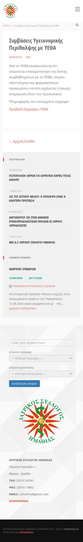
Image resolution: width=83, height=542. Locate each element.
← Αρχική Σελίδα (21, 141)
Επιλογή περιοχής (20, 352)
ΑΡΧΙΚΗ (6, 25)
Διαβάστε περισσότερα (22, 308)
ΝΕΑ (28, 57)
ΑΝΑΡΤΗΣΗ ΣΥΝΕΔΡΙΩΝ (22, 269)
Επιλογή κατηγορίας (21, 368)
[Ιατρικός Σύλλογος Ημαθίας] (10, 8)
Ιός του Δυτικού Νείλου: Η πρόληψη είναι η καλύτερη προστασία (37, 199)
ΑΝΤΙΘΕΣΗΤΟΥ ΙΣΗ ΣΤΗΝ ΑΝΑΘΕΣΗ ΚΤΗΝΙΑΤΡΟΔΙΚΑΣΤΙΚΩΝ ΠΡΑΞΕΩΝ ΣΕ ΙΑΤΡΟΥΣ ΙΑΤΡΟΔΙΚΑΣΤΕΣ (35, 221)
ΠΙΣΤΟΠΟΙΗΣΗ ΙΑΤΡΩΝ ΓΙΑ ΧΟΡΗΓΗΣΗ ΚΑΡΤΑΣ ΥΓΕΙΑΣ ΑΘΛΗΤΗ (40, 178)
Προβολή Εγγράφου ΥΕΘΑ (28, 109)
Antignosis (26, 532)
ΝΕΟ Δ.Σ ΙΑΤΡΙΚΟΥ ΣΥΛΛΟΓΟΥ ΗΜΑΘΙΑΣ (32, 242)
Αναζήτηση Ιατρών (24, 383)
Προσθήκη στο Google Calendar (34, 286)
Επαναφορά (52, 383)
